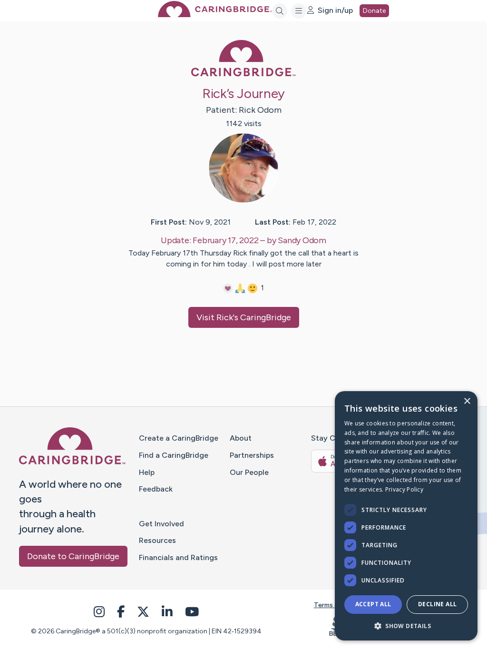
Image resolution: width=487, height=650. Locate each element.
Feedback (156, 488)
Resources (157, 540)
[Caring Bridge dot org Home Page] (215, 14)
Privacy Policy (404, 489)
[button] (406, 625)
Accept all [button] (373, 604)
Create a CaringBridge (178, 438)
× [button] (466, 401)
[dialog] (406, 515)
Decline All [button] (437, 604)
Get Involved (161, 523)
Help (147, 472)
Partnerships (252, 455)
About (241, 438)
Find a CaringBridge (173, 455)
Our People (249, 472)
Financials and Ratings (178, 557)
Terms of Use (334, 605)
